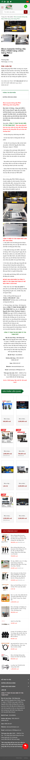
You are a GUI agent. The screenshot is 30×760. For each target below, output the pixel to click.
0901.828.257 (20, 81)
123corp (26, 758)
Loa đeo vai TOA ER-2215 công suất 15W (18, 666)
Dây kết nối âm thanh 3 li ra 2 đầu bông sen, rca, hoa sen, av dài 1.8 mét (19, 645)
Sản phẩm (10, 16)
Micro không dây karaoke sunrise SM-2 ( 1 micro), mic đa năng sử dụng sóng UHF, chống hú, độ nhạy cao (18, 538)
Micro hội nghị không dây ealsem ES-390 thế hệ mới (18, 655)
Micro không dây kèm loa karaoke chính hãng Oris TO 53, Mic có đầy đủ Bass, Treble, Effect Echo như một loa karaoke (18, 551)
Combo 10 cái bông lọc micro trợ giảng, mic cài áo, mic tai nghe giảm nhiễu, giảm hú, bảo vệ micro (19, 634)
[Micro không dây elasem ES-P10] (22, 470)
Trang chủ (4, 16)
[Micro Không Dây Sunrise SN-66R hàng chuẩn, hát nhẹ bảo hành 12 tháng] (22, 437)
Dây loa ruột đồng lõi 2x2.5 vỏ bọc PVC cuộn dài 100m (18, 585)
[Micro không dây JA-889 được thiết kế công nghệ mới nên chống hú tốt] (22, 502)
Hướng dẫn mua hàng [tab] (10, 97)
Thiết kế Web (19, 758)
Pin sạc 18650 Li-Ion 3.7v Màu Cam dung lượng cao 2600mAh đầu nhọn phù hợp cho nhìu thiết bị (19, 563)
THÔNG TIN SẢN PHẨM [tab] (9, 92)
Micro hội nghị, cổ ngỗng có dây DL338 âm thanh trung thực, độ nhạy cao (18, 608)
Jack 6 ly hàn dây (16, 621)
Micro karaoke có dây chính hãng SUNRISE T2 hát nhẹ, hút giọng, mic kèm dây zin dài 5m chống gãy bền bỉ (18, 575)
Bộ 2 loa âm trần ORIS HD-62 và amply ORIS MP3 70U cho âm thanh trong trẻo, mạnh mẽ (19, 597)
